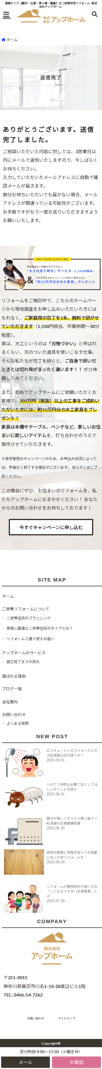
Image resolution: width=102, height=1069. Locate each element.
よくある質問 (18, 723)
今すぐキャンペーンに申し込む (51, 527)
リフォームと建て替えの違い (30, 638)
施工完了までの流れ (23, 661)
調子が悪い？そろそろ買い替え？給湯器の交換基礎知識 (71, 820)
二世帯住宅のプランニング (29, 618)
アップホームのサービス (24, 652)
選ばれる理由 (14, 676)
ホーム (12, 39)
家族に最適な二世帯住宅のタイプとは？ (40, 628)
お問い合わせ (14, 714)
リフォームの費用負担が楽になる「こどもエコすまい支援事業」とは (71, 891)
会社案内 (10, 701)
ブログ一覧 (12, 688)
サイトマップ (66, 1018)
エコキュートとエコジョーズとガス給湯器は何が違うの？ (71, 752)
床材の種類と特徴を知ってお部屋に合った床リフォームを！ (71, 854)
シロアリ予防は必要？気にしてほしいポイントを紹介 (71, 786)
